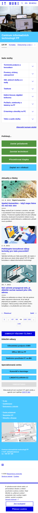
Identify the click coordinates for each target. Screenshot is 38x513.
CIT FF (4, 45)
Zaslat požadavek (9, 412)
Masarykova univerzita (14, 474)
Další (32, 313)
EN (26, 3)
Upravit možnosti (10, 499)
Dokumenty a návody (25, 45)
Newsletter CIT (8, 415)
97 (13, 319)
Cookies (16, 476)
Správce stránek (7, 476)
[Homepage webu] (10, 3)
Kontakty (12, 45)
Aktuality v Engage (9, 418)
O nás (5, 401)
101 (29, 319)
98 (17, 319)
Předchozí (7, 313)
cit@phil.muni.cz (13, 452)
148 (19, 324)
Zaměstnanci (7, 404)
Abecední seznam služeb (26, 127)
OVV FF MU (26, 392)
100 (25, 319)
